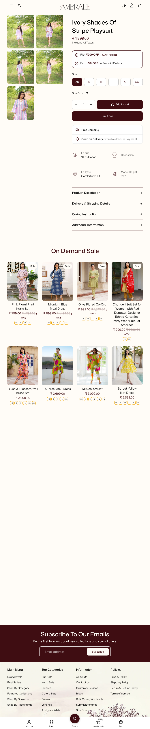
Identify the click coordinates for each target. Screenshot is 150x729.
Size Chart (78, 93)
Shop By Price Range (19, 704)
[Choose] (32, 295)
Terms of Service (120, 693)
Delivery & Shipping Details (91, 203)
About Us (81, 677)
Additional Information (88, 225)
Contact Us (83, 682)
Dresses (46, 688)
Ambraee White (51, 710)
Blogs (79, 693)
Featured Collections (19, 693)
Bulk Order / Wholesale (89, 699)
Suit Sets (47, 677)
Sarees (46, 699)
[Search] (19, 5)
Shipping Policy (119, 682)
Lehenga (47, 704)
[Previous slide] (11, 281)
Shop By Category (18, 688)
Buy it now (107, 116)
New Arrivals (14, 677)
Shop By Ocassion (18, 699)
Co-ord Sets (49, 693)
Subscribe (98, 651)
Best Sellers (14, 682)
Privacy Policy (118, 677)
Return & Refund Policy (124, 688)
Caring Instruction (85, 214)
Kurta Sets (48, 682)
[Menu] (11, 5)
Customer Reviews (87, 688)
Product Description (86, 193)
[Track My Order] (124, 5)
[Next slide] (34, 281)
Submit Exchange (86, 704)
